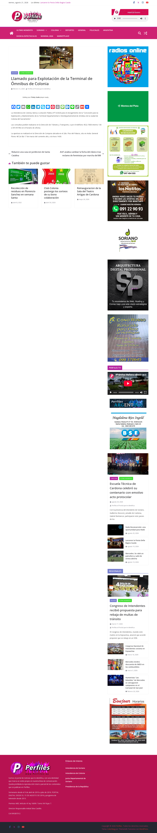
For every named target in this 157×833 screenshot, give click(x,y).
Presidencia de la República (76, 786)
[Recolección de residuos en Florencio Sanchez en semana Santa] (23, 170)
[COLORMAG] (30, 761)
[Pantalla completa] (145, 392)
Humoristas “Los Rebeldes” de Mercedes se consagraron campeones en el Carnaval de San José (135, 682)
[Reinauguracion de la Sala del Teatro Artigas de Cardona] (89, 170)
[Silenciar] (141, 392)
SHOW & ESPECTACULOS (26, 36)
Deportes (69, 30)
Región (14, 73)
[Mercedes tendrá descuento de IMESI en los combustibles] (116, 666)
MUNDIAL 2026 (47, 36)
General (82, 30)
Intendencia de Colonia (75, 773)
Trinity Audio (35, 97)
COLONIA (55, 30)
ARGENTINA (108, 30)
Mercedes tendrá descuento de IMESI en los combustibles (134, 664)
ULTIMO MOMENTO (24, 30)
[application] (128, 383)
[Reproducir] (111, 392)
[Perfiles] (11, 33)
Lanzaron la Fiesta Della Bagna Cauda (55, 2)
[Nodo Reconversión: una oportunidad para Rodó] (116, 530)
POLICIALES (94, 30)
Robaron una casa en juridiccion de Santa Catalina (31, 154)
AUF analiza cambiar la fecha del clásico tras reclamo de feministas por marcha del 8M (80, 154)
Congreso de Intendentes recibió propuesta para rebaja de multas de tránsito (127, 612)
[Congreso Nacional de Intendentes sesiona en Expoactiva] (116, 650)
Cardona (114, 478)
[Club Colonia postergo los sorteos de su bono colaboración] (56, 170)
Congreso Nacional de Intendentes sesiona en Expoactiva (135, 648)
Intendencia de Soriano (75, 768)
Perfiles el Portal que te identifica (39, 89)
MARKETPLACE (63, 36)
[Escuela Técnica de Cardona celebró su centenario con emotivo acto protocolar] (128, 464)
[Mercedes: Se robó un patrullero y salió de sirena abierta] (116, 558)
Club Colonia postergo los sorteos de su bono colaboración (56, 192)
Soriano (40, 30)
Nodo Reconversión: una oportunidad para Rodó (135, 528)
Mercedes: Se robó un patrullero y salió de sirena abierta (134, 556)
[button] (45, 30)
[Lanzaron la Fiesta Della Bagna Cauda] (116, 543)
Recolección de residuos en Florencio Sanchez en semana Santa (23, 192)
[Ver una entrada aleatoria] (145, 33)
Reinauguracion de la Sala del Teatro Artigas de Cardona (89, 191)
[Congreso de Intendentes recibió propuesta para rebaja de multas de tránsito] (128, 586)
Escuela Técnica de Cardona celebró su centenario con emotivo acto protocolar (126, 490)
